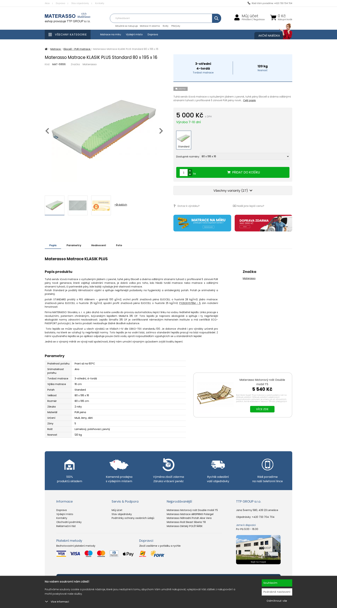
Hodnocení (98, 245)
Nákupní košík (285, 19)
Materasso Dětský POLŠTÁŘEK (185, 526)
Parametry (74, 245)
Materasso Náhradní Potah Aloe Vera (189, 518)
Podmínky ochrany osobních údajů (133, 518)
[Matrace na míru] (202, 223)
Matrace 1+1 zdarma (150, 25)
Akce (47, 3)
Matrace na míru (110, 34)
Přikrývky (175, 25)
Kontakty (99, 3)
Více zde (262, 409)
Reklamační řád (65, 526)
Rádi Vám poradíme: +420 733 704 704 (271, 3)
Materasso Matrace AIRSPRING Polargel (190, 514)
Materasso (90, 64)
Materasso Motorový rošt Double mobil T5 (262, 382)
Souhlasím (270, 583)
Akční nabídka (269, 36)
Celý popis (249, 100)
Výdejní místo (134, 34)
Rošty (165, 25)
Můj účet (250, 16)
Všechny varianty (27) (231, 190)
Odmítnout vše (277, 601)
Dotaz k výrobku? (189, 206)
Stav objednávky (80, 3)
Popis (53, 245)
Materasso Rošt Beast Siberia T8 (186, 522)
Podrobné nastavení (277, 592)
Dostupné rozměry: (188, 156)
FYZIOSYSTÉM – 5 (190, 303)
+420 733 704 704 (263, 517)
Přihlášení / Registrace (253, 19)
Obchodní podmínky (69, 522)
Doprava (60, 3)
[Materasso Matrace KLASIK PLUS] (104, 129)
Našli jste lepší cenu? (250, 206)
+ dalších (120, 204)
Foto (119, 245)
